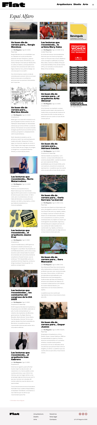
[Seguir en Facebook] (80, 414)
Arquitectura (64, 5)
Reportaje (14, 52)
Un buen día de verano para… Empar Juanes (53, 324)
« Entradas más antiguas (17, 400)
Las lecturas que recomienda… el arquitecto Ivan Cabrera (20, 356)
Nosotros (53, 414)
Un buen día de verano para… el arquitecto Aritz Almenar (50, 97)
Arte (85, 5)
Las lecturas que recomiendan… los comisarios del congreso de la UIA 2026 (21, 295)
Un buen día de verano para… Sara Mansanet (52, 259)
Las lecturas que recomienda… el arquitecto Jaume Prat (21, 233)
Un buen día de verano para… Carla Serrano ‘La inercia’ (52, 197)
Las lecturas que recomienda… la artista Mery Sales (51, 44)
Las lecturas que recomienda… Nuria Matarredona (22, 179)
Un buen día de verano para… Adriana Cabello (50, 146)
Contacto (53, 419)
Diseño (77, 5)
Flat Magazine (18, 50)
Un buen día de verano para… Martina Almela (19, 110)
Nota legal (53, 417)
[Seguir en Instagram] (86, 414)
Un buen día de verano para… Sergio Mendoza (23, 44)
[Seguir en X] (83, 414)
